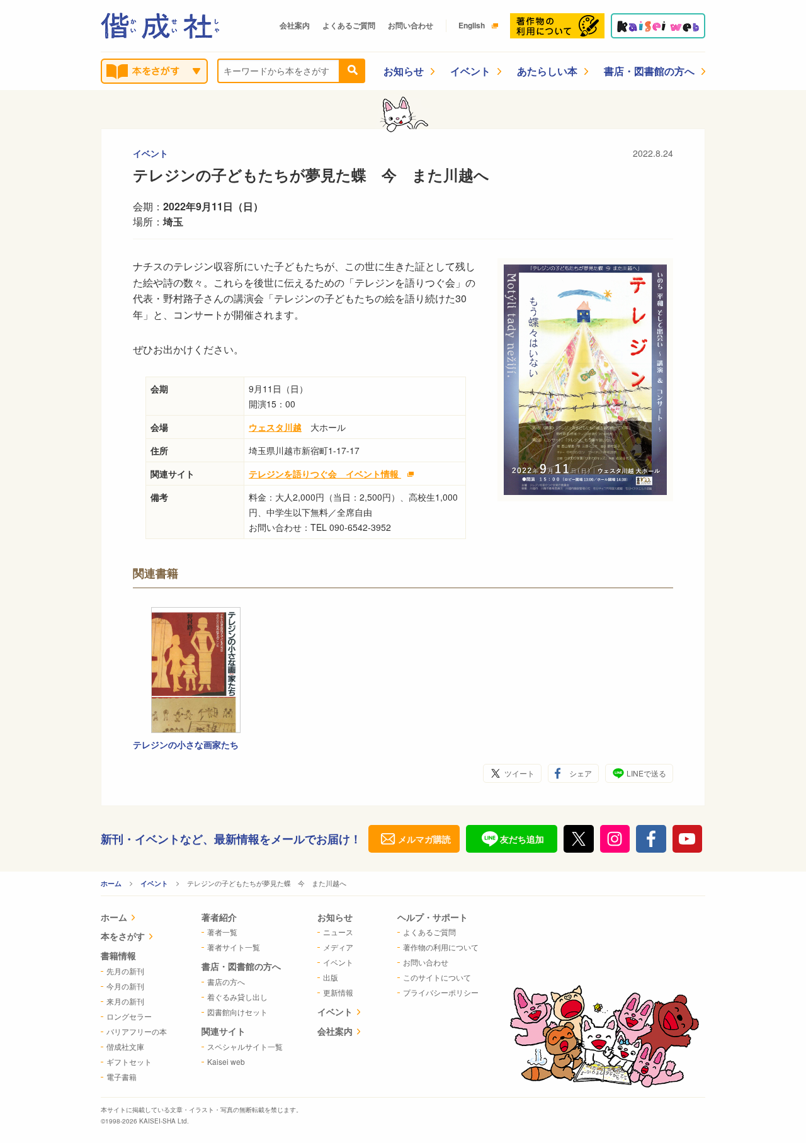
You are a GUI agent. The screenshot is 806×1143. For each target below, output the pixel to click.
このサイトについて (437, 977)
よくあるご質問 (348, 25)
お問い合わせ (410, 25)
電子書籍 (121, 1076)
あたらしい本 (547, 71)
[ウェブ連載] (658, 25)
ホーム (111, 883)
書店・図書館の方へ (649, 71)
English (471, 25)
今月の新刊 (125, 986)
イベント (470, 71)
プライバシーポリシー (441, 992)
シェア (580, 773)
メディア (338, 946)
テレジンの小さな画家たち (186, 744)
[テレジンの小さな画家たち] (196, 670)
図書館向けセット (237, 1011)
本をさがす (123, 936)
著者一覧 (222, 931)
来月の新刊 (125, 1001)
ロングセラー (129, 1016)
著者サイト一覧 (233, 946)
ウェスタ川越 (275, 427)
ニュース (338, 931)
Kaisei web (226, 1061)
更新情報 (338, 992)
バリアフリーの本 (136, 1031)
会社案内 (295, 25)
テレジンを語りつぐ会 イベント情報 (325, 473)
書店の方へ (226, 981)
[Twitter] (579, 839)
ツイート (519, 773)
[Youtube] (688, 839)
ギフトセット (129, 1061)
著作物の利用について (441, 946)
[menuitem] (134, 918)
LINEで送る (646, 773)
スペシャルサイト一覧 (245, 1046)
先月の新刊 (125, 970)
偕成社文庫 (125, 1046)
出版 (330, 977)
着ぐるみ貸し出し (237, 996)
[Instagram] (615, 839)
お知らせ (403, 71)
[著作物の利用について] (557, 25)
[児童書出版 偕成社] (160, 26)
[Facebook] (651, 839)
